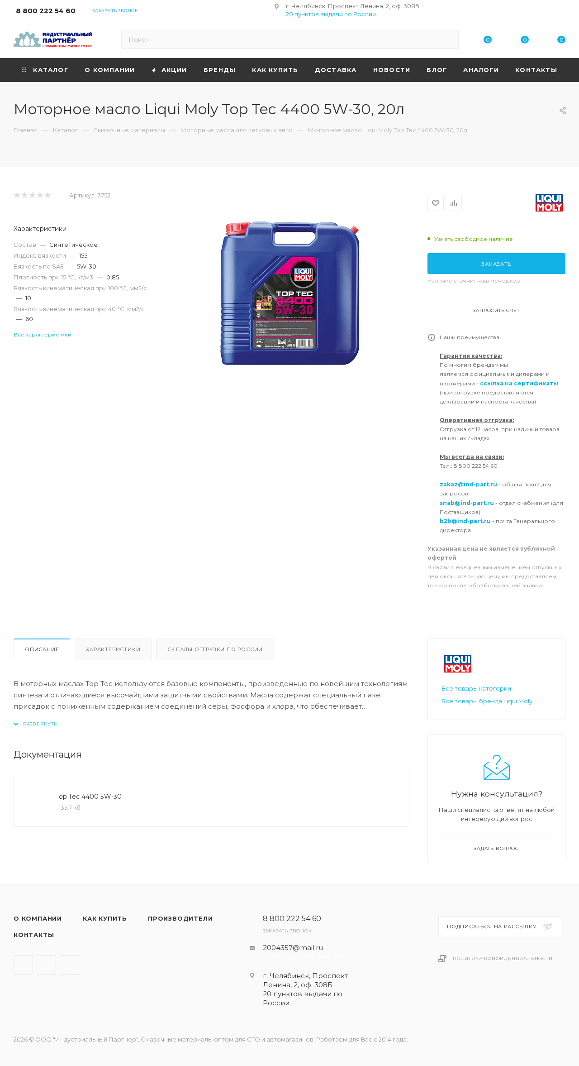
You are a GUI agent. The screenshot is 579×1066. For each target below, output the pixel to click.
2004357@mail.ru (293, 947)
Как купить (105, 918)
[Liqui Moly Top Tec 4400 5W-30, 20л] (289, 293)
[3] (32, 195)
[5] (47, 195)
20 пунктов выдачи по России (331, 14)
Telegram (23, 965)
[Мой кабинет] (561, 12)
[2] (24, 195)
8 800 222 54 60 (46, 10)
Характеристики (113, 649)
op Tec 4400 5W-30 (90, 796)
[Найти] (448, 39)
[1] (16, 195)
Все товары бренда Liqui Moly (486, 701)
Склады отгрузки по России (215, 649)
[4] (39, 195)
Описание (42, 649)
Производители (180, 918)
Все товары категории (476, 688)
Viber (46, 965)
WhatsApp (69, 965)
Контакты (34, 934)
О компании (38, 918)
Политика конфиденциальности (503, 958)
